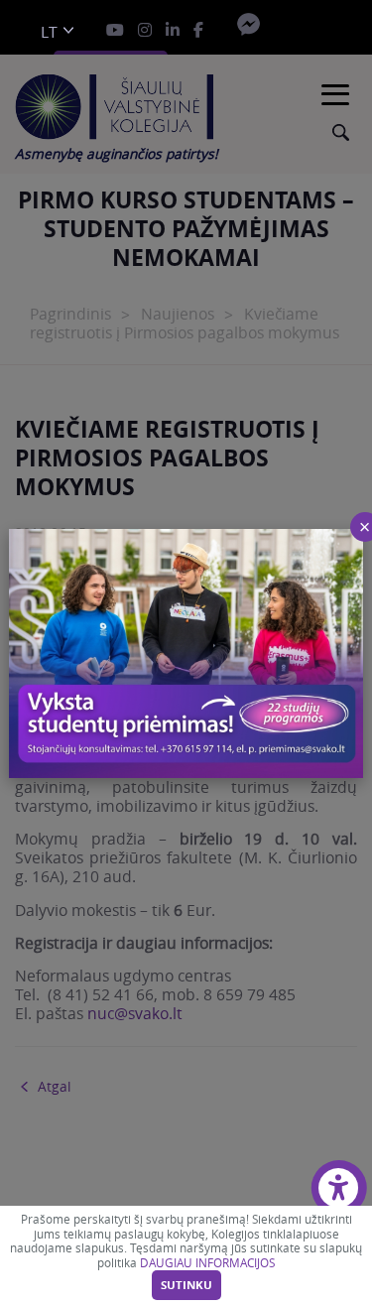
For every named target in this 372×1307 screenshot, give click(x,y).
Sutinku (186, 1285)
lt (49, 32)
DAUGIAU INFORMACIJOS (207, 1262)
